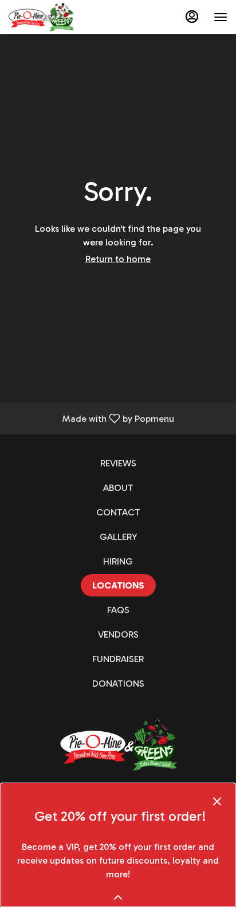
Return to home (118, 258)
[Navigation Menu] (220, 17)
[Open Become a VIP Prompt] (118, 897)
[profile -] (192, 16)
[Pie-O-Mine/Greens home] (60, 17)
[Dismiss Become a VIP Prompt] (217, 801)
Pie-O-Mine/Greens (118, 745)
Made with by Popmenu (91, 418)
